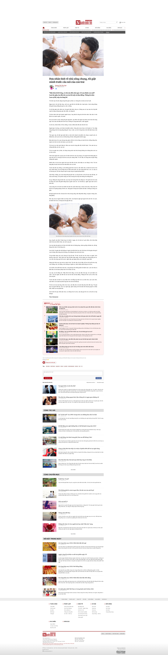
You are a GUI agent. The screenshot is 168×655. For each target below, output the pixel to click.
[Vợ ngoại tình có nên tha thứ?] (49, 389)
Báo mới (122, 633)
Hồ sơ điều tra (67, 610)
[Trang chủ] (84, 22)
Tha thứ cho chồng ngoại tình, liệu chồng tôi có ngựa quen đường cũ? (78, 397)
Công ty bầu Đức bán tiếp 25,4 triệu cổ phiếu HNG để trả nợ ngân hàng (79, 448)
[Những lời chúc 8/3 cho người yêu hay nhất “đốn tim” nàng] (49, 527)
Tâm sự (107, 32)
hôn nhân (47, 366)
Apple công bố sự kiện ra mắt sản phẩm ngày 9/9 (72, 554)
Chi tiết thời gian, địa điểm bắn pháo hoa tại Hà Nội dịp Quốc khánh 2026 (78, 339)
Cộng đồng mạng (109, 611)
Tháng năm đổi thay (64, 513)
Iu (81, 366)
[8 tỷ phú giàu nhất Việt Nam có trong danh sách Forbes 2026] (49, 592)
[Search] (117, 22)
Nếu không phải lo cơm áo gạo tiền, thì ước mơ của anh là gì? (76, 490)
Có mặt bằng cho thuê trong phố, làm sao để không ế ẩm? (75, 437)
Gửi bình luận (48, 378)
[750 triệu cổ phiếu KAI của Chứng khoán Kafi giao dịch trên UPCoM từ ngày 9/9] (52, 318)
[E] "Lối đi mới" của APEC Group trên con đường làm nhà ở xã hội (77, 414)
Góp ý (50, 22)
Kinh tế (77, 27)
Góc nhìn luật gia (68, 608)
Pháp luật (66, 27)
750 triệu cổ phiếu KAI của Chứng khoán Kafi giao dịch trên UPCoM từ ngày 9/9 (80, 316)
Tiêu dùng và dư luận (82, 615)
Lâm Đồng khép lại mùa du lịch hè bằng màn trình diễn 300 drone (76, 346)
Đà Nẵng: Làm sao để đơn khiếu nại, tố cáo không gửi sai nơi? (75, 331)
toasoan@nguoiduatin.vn (48, 651)
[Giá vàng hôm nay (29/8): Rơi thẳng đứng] (49, 570)
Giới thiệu (108, 633)
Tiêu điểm (52, 606)
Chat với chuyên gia (86, 32)
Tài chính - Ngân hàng (83, 608)
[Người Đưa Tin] (67, 634)
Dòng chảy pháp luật (68, 606)
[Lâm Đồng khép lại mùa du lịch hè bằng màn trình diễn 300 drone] (52, 349)
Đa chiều (109, 27)
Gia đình (108, 606)
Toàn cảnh (54, 27)
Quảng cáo (55, 22)
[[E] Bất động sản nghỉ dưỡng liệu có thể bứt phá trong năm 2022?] (49, 429)
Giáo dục (94, 608)
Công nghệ (80, 617)
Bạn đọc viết (53, 627)
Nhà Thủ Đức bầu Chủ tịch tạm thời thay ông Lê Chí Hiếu (75, 460)
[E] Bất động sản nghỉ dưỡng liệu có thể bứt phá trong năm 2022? (77, 426)
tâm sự (62, 366)
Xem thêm (73, 469)
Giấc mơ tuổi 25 (63, 501)
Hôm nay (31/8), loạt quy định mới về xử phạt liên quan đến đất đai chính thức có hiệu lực (79, 307)
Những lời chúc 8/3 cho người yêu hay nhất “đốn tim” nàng (75, 524)
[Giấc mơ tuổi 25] (49, 505)
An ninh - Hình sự (68, 613)
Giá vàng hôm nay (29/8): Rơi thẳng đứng (70, 566)
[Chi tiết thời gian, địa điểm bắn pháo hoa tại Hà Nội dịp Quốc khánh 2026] (52, 341)
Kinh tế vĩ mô (81, 610)
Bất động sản (81, 606)
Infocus (120, 27)
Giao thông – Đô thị (96, 613)
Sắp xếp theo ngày (100, 382)
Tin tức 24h (115, 633)
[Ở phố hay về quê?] (49, 482)
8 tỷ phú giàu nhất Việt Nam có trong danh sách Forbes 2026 (76, 589)
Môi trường (94, 611)
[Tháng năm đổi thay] (49, 516)
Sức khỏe (108, 608)
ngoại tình (57, 366)
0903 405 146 (46, 649)
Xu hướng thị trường (82, 613)
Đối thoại (52, 611)
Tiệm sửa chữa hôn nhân (49, 32)
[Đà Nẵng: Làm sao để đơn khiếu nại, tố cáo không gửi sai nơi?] (52, 334)
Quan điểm (52, 624)
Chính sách (52, 608)
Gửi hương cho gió (74, 32)
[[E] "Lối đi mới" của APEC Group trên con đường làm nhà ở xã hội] (49, 418)
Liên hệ (45, 22)
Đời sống (97, 27)
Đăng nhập (99, 378)
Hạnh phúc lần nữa (62, 32)
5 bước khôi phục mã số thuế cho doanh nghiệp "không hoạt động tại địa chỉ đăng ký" (79, 324)
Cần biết (108, 610)
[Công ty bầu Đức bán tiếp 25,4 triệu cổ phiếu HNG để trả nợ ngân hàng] (49, 452)
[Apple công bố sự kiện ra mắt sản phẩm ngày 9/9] (49, 558)
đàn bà (76, 366)
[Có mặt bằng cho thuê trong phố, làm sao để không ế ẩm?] (49, 440)
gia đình (65, 366)
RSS (103, 633)
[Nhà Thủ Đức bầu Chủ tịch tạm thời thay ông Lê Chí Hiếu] (49, 463)
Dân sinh (94, 606)
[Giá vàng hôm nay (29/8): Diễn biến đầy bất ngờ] (49, 546)
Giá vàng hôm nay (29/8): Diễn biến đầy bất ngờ (72, 543)
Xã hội (87, 27)
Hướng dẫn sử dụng (98, 32)
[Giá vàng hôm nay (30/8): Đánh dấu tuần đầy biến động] (49, 581)
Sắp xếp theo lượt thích (91, 382)
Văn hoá (94, 610)
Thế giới (52, 613)
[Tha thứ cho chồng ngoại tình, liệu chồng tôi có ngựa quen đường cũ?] (49, 400)
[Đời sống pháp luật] (111, 652)
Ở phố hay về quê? (63, 479)
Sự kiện (52, 610)
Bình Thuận (53, 366)
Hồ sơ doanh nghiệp (82, 611)
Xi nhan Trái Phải (54, 625)
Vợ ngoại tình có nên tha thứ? (67, 386)
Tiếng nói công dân (68, 611)
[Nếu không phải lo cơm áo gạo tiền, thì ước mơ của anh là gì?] (49, 493)
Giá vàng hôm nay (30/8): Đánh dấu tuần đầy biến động (74, 577)
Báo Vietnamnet (71, 366)
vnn (79, 366)
